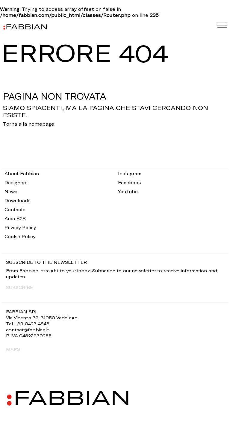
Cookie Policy (19, 236)
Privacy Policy (20, 227)
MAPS (13, 349)
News (10, 191)
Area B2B (15, 218)
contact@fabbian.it (27, 329)
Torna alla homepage (28, 124)
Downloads (17, 200)
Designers (16, 182)
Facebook (129, 182)
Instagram (129, 173)
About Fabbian (21, 173)
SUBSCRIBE (19, 287)
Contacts (14, 209)
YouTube (128, 191)
